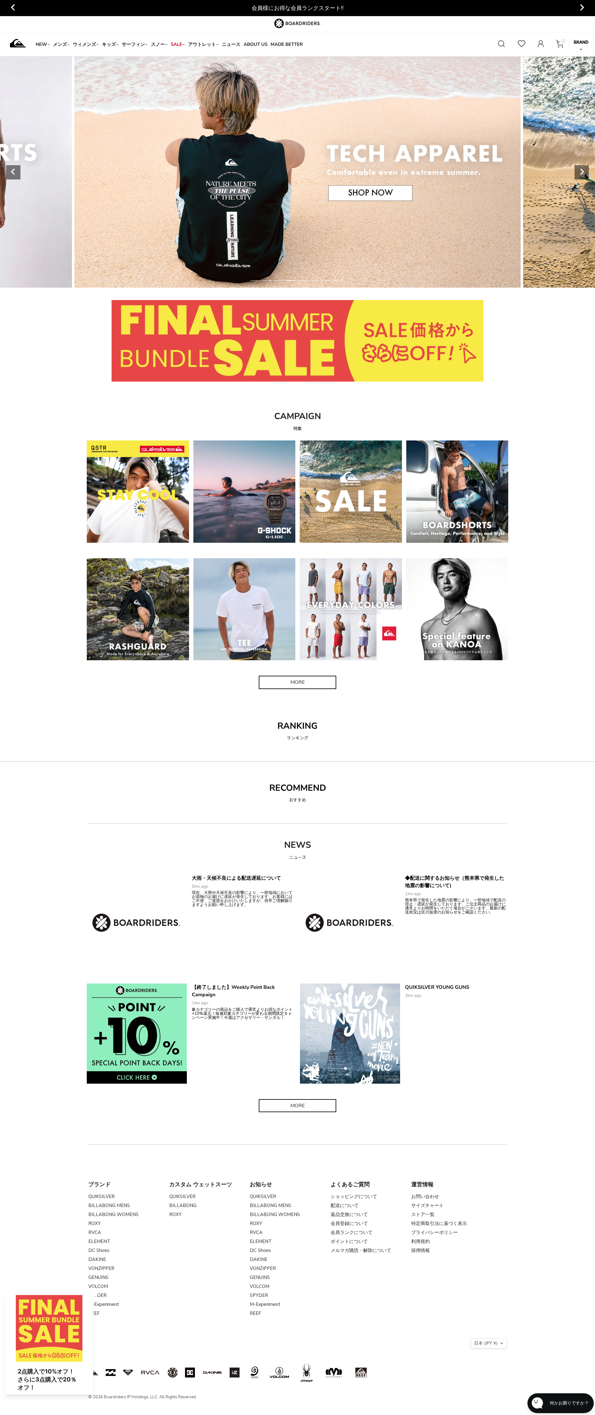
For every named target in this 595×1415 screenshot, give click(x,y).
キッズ (109, 44)
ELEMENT (99, 1241)
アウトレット (202, 44)
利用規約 (420, 1241)
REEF (255, 1313)
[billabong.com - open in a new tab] (111, 1372)
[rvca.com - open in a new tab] (150, 1372)
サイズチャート (427, 1205)
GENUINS (98, 1277)
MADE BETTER (287, 44)
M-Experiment (103, 1304)
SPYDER (259, 1295)
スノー (158, 44)
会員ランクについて (351, 1232)
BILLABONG (182, 1205)
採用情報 (420, 1250)
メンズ (60, 44)
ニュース (231, 44)
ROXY (94, 1223)
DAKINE (97, 1259)
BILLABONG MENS (109, 1205)
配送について (345, 1205)
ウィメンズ (84, 44)
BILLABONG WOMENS (113, 1214)
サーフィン (133, 44)
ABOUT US (255, 44)
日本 (485, 1343)
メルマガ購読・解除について (361, 1250)
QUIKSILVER (101, 1196)
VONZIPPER (101, 1268)
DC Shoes (98, 1250)
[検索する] (501, 44)
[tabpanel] (297, 172)
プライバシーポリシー (434, 1232)
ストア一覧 (422, 1214)
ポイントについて (349, 1241)
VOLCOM (98, 1286)
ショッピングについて (354, 1196)
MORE (297, 682)
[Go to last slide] (13, 8)
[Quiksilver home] (18, 44)
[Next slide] (582, 8)
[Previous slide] (13, 172)
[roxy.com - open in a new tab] (128, 1372)
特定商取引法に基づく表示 (439, 1223)
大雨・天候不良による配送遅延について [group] (297, 8)
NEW (41, 44)
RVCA (94, 1232)
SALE (176, 44)
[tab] (255, 280)
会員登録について (349, 1223)
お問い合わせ (425, 1196)
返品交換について (349, 1214)
